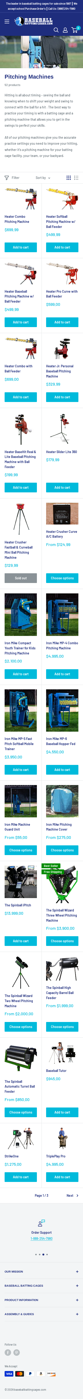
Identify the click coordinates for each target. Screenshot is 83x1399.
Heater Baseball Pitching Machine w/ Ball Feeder (19, 296)
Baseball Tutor (56, 1071)
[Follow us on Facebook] (8, 1352)
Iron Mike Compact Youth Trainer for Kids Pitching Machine (20, 648)
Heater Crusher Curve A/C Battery (61, 534)
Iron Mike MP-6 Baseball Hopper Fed (60, 741)
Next (70, 1195)
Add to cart (21, 247)
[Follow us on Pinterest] (16, 1352)
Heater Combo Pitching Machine (17, 219)
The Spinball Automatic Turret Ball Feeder (20, 1086)
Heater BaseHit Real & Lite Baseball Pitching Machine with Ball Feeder (20, 459)
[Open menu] (7, 21)
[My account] (65, 30)
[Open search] (56, 30)
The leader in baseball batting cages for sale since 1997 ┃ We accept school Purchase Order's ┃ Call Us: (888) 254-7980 (41, 6)
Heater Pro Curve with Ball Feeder (62, 293)
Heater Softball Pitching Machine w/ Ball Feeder (60, 221)
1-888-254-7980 (42, 1239)
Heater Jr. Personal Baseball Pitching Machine (59, 371)
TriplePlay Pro (55, 1156)
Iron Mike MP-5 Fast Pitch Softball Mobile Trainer (19, 744)
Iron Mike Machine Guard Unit (17, 826)
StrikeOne (12, 1156)
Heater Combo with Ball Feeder (19, 368)
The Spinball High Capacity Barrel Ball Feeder (60, 993)
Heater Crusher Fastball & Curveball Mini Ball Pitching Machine (19, 549)
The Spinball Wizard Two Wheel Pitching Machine (19, 1001)
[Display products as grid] (69, 178)
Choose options (62, 578)
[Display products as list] (76, 178)
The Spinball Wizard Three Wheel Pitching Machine (61, 915)
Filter (15, 178)
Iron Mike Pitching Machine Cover (59, 826)
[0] (74, 30)
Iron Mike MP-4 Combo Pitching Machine (62, 645)
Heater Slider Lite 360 (61, 452)
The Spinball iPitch (18, 905)
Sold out (21, 578)
